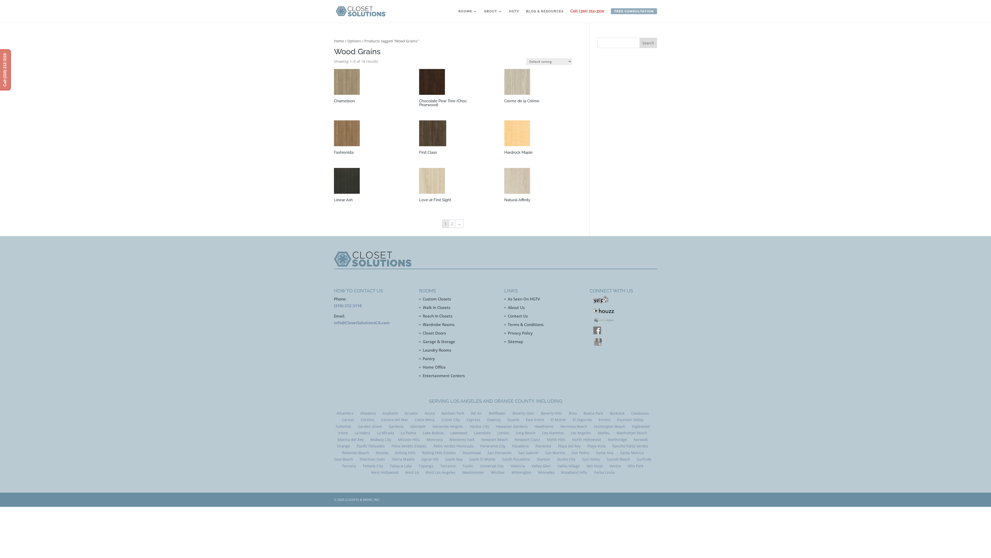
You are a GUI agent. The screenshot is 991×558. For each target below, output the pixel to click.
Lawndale (482, 432)
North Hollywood (586, 439)
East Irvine (535, 419)
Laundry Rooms (437, 350)
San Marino (555, 452)
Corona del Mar (394, 419)
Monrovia (435, 439)
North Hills (556, 439)
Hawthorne (544, 426)
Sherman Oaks (372, 459)
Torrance (448, 465)
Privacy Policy (520, 333)
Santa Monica (632, 452)
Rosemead (472, 452)
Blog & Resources (545, 11)
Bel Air (476, 413)
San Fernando (499, 452)
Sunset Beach (618, 459)
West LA (412, 472)
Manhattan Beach (632, 432)
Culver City (450, 419)
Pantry (429, 358)
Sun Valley (591, 459)
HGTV (514, 11)
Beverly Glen (523, 413)
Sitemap (515, 341)
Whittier (498, 472)
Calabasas (640, 413)
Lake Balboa (433, 432)
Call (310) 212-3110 (587, 11)
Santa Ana (604, 452)
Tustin (467, 465)
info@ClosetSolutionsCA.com (362, 322)
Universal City (492, 465)
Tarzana (349, 465)
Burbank (617, 413)
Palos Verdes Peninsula (454, 446)
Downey (494, 419)
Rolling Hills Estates (439, 452)
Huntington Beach (609, 426)
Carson (348, 419)
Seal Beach (343, 459)
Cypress (473, 419)
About (490, 11)
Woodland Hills (574, 472)
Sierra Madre (403, 459)
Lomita (503, 432)
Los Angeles (581, 432)
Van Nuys (595, 465)
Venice (615, 465)
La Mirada (385, 432)
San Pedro (580, 452)
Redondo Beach (355, 452)
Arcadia (411, 413)
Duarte (513, 419)
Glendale (418, 426)
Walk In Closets (436, 307)
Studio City (566, 459)
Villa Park (635, 465)
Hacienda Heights (448, 426)
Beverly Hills (551, 413)
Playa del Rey (569, 446)
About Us (516, 307)
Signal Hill (429, 459)
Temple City (373, 465)
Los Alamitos (553, 432)
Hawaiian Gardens (512, 426)
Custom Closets (437, 298)
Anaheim (390, 413)
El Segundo (582, 419)
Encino (604, 419)
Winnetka (546, 472)
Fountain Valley (630, 419)
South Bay (453, 459)
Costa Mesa (425, 419)
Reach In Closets (437, 316)
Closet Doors (434, 333)
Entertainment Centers (444, 375)
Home (339, 40)
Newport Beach (494, 439)
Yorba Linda (604, 472)
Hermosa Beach (573, 426)
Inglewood (641, 426)
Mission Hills (409, 439)
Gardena (396, 426)
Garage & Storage (439, 341)
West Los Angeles (440, 472)
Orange (343, 446)
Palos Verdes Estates (409, 446)
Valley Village (568, 465)
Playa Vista (596, 446)
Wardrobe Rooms (438, 324)
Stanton (543, 459)
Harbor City (479, 426)
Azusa (430, 413)
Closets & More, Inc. (362, 500)
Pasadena (520, 446)
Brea (573, 413)
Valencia (517, 465)
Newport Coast (527, 439)
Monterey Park (462, 439)
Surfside (644, 459)
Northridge (617, 439)
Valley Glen (541, 465)
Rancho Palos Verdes (630, 446)
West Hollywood (384, 472)
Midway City (380, 439)
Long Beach (526, 432)
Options (354, 40)
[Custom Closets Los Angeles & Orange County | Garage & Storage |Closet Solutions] (361, 11)
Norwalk (641, 439)
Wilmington (521, 472)
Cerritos (367, 419)
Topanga (426, 465)
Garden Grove (370, 426)
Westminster (473, 472)
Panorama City (492, 446)
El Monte (558, 419)
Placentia (543, 446)
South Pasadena (516, 459)
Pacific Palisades (371, 446)
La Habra (362, 432)
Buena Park (593, 413)
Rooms (465, 11)
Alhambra (345, 413)
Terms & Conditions (526, 324)
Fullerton (343, 426)
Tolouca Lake (401, 465)
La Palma (408, 432)
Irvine (343, 432)
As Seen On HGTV (524, 298)
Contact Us (518, 316)
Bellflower (497, 413)
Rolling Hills (405, 452)
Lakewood (458, 432)
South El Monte (482, 459)
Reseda (382, 452)
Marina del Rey (351, 439)
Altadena (368, 413)
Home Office (434, 367)
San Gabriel (528, 452)
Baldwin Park (453, 413)
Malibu (604, 432)
